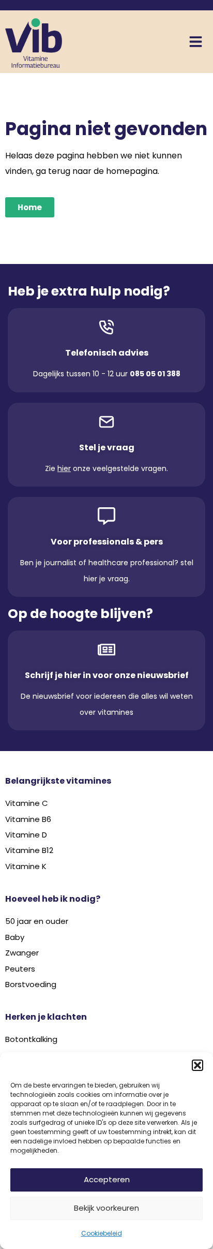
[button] (197, 1065)
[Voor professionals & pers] (106, 516)
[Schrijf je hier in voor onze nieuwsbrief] (106, 649)
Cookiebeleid (101, 1233)
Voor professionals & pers (107, 542)
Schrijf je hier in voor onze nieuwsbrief (107, 675)
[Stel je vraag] (106, 422)
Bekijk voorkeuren (106, 1207)
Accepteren (107, 1179)
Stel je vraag (106, 447)
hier (64, 468)
